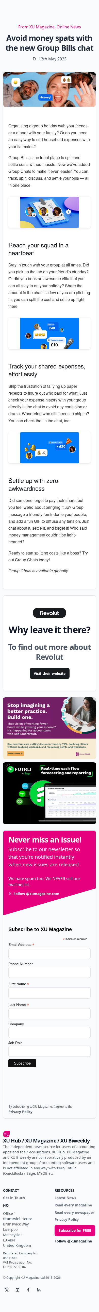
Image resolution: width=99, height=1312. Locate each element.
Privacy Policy (67, 1220)
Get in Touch (14, 1198)
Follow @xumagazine (73, 1241)
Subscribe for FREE (75, 1230)
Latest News (65, 1198)
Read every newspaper (74, 1212)
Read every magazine (73, 1205)
